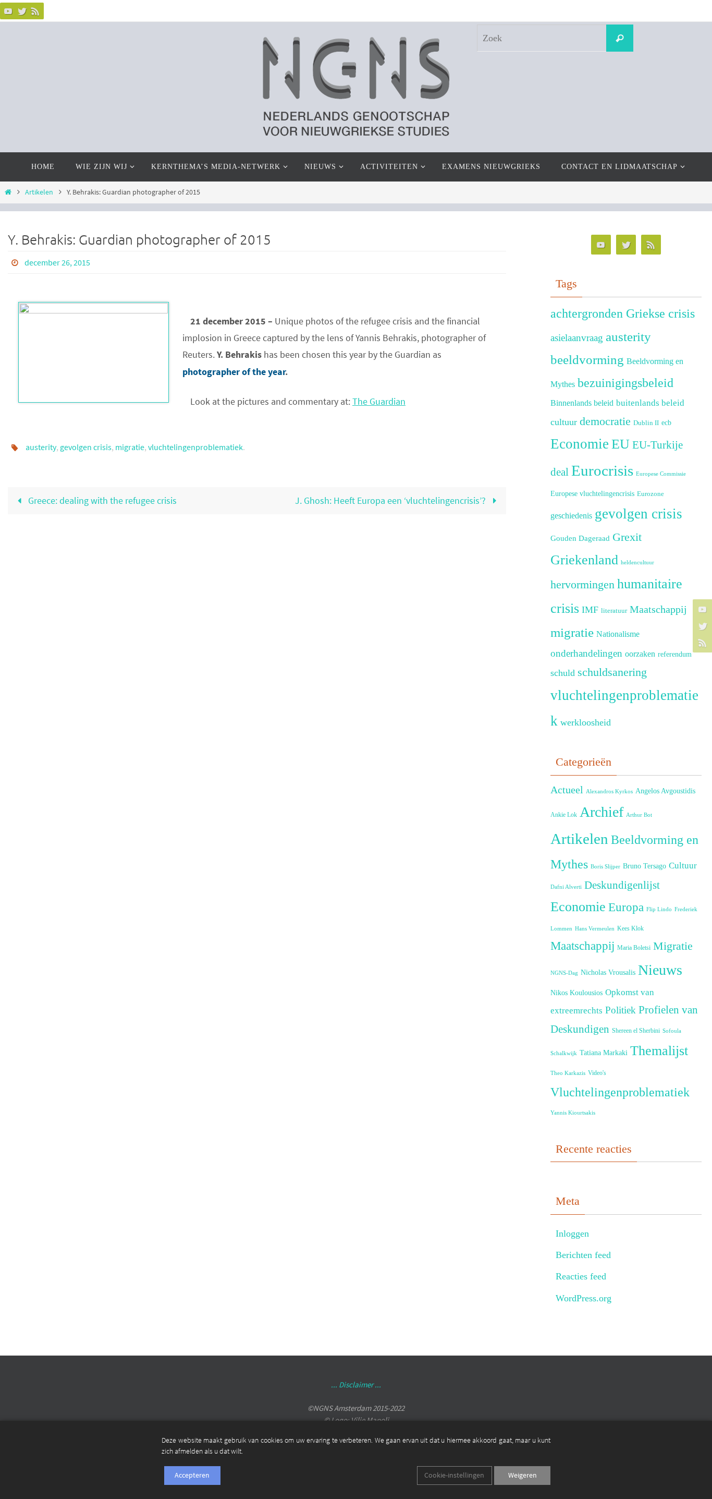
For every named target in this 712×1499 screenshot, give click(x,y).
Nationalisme (618, 634)
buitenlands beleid (650, 403)
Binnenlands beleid (581, 403)
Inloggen (572, 1233)
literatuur (614, 610)
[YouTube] (8, 11)
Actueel (566, 789)
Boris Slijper (605, 866)
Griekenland (584, 559)
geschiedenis (571, 516)
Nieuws (660, 970)
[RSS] (35, 11)
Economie (579, 444)
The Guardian (379, 401)
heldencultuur (637, 562)
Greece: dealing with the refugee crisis (101, 500)
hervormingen (582, 584)
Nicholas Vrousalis (608, 972)
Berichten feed (583, 1255)
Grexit (627, 536)
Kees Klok (630, 928)
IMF (590, 610)
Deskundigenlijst (622, 885)
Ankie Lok (563, 814)
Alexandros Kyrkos (609, 791)
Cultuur (683, 866)
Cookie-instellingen (454, 1475)
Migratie (673, 945)
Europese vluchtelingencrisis (592, 493)
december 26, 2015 (57, 262)
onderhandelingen (586, 653)
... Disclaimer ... (356, 1384)
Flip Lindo (659, 909)
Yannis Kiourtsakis (572, 1113)
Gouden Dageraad (580, 538)
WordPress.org (583, 1298)
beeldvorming (587, 360)
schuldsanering (612, 672)
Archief (601, 812)
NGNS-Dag (564, 973)
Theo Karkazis (567, 1073)
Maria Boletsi (633, 947)
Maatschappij (658, 609)
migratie (129, 447)
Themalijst (659, 1050)
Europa (626, 907)
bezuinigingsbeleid (625, 383)
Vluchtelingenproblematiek (620, 1092)
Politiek (620, 1010)
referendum (675, 654)
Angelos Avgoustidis (665, 791)
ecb (666, 422)
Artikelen (39, 192)
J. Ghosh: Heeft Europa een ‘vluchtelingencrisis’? (391, 500)
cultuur (563, 422)
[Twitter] (22, 11)
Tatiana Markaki (604, 1052)
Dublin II (646, 423)
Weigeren (522, 1475)
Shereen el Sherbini (636, 1030)
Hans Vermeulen (595, 929)
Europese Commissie (661, 474)
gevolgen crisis (86, 447)
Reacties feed (581, 1276)
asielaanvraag (576, 337)
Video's (597, 1073)
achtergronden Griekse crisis (622, 313)
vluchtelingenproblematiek (195, 447)
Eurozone (650, 494)
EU (620, 444)
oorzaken (640, 654)
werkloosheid (585, 722)
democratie (605, 421)
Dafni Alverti (566, 887)
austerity (41, 447)
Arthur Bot (639, 815)
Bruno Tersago (644, 866)
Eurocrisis (602, 470)
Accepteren (192, 1475)
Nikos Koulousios (576, 993)
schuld (562, 673)
